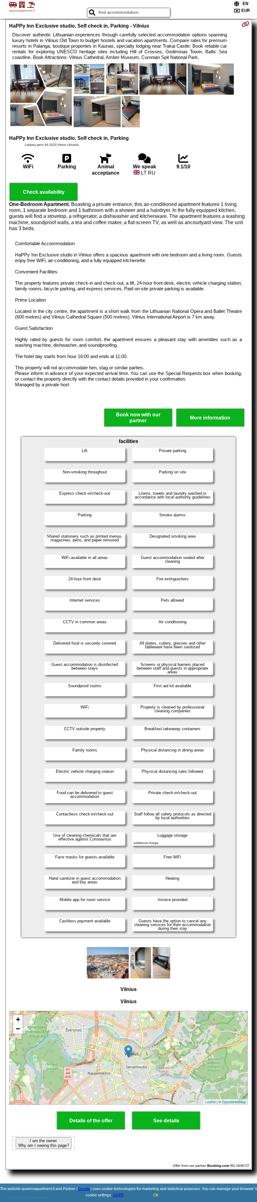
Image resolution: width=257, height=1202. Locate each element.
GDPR (118, 1195)
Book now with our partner (138, 417)
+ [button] (18, 1019)
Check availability (44, 192)
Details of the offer (91, 1120)
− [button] (18, 1029)
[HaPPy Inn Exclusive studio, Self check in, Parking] (41, 96)
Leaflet (210, 1101)
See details (166, 1120)
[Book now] (245, 24)
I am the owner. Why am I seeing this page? (43, 1143)
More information (210, 417)
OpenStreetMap (234, 1101)
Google (84, 1189)
